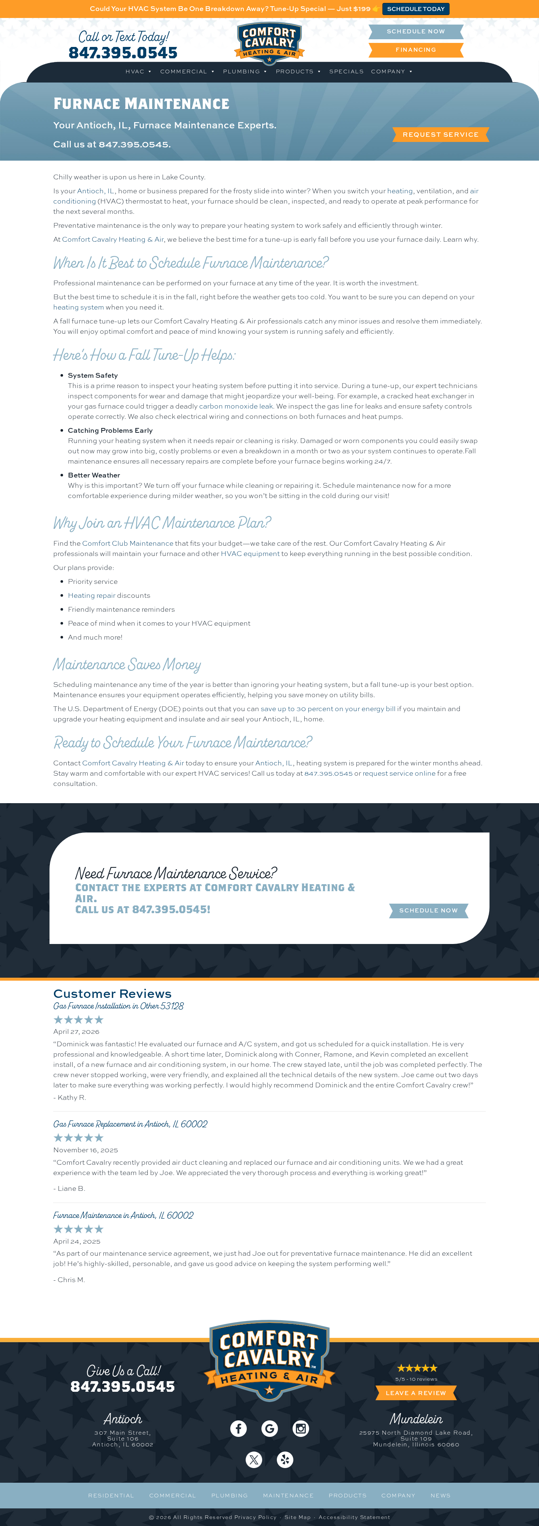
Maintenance (288, 1495)
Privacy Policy (255, 1517)
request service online (399, 773)
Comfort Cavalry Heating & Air (113, 239)
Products (295, 71)
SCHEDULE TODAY (416, 9)
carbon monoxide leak (236, 406)
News (440, 1495)
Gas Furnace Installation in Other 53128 (118, 1006)
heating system (78, 307)
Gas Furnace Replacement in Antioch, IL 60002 (130, 1124)
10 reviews (423, 1379)
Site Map (298, 1517)
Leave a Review (416, 1393)
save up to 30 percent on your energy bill (328, 708)
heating (400, 190)
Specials (346, 71)
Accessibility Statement (354, 1517)
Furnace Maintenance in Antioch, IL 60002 (123, 1215)
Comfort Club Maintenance (127, 543)
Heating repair (91, 595)
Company (388, 71)
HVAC (134, 71)
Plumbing (241, 71)
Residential (111, 1495)
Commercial (184, 71)
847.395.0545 (123, 52)
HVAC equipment (250, 553)
